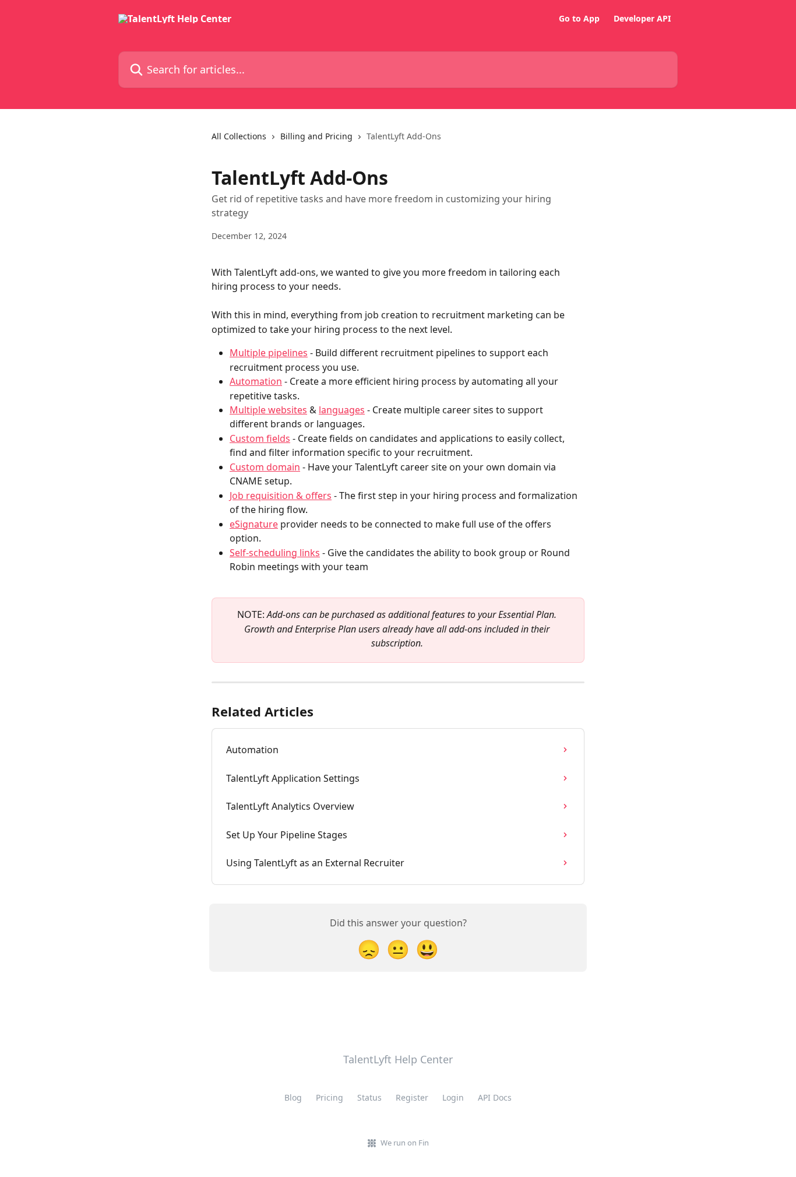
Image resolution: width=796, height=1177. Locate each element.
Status (369, 1097)
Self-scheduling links (275, 552)
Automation (256, 381)
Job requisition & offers (281, 495)
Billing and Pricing (316, 136)
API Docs (495, 1097)
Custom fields (260, 438)
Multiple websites (268, 409)
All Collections (239, 136)
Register (412, 1097)
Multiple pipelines (269, 352)
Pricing (329, 1097)
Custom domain (265, 467)
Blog (293, 1097)
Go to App (579, 19)
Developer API (642, 19)
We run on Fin (405, 1142)
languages (342, 409)
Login (453, 1097)
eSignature (254, 524)
